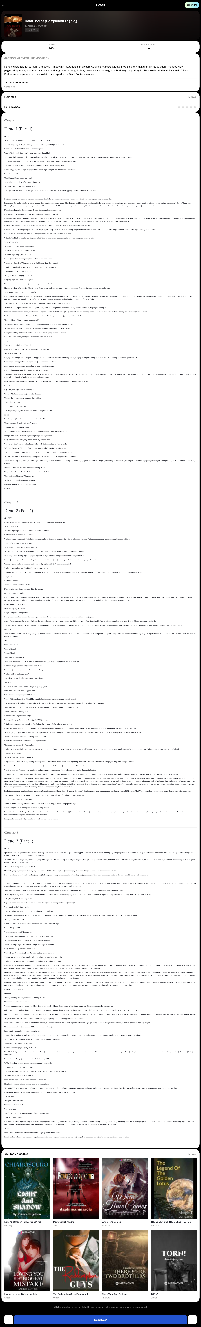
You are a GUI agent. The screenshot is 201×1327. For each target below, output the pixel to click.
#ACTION (10, 58)
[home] (3, 5)
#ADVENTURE (26, 58)
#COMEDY (42, 58)
